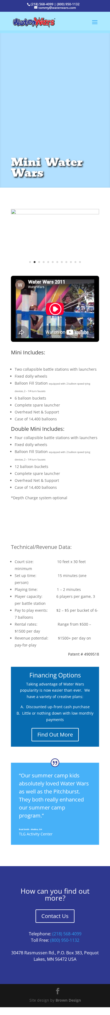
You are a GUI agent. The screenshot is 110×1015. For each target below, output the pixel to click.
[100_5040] (55, 212)
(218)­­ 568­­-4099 (66, 941)
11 (75, 269)
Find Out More (55, 742)
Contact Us (55, 923)
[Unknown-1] (55, 273)
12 (80, 269)
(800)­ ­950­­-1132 (64, 947)
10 (71, 269)
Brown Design (68, 1007)
